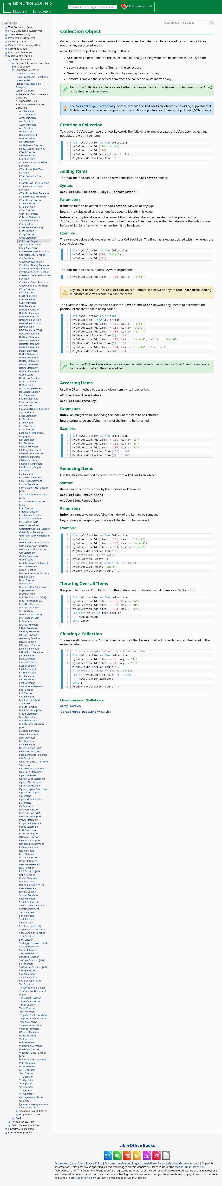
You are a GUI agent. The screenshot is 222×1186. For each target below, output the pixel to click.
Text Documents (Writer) (22, 27)
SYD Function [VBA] (30, 980)
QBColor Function (29, 837)
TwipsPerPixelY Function (32, 1018)
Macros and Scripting (20, 55)
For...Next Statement (30, 477)
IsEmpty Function (29, 631)
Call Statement (27, 141)
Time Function (27, 1004)
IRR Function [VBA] (29, 617)
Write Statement (28, 1066)
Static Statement (28, 950)
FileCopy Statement (30, 450)
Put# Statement (28, 830)
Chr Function (26, 224)
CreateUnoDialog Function (34, 265)
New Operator (27, 737)
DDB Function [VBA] (30, 330)
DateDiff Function (29, 313)
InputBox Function (29, 604)
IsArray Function (28, 624)
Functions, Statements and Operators (32, 95)
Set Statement (27, 912)
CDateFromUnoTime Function (30, 177)
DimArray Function (29, 378)
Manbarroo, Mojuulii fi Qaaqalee (28, 85)
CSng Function (27, 289)
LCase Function (27, 665)
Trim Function (27, 1011)
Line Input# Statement (31, 686)
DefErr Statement (28, 350)
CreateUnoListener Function (34, 268)
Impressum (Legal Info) (69, 1163)
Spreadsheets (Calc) (19, 34)
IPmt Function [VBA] (30, 614)
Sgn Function (26, 915)
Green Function (27, 569)
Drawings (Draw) (17, 41)
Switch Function (28, 977)
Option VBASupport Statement (30, 794)
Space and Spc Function (32, 929)
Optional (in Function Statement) (31, 801)
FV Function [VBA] (29, 521)
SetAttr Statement (29, 908)
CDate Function (27, 203)
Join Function (26, 655)
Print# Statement (28, 819)
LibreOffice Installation (21, 1128)
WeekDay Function (29, 1049)
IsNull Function (27, 641)
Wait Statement (27, 1042)
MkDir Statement (28, 713)
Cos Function (26, 258)
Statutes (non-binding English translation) (130, 1163)
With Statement (27, 1063)
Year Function (26, 1073)
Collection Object (28, 241)
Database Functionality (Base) (24, 45)
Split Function (26, 936)
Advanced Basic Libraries (33, 1110)
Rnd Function (26, 881)
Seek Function (27, 898)
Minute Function (28, 706)
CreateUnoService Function (34, 271)
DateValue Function (30, 323)
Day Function (26, 326)
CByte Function (27, 155)
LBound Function (28, 662)
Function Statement (30, 518)
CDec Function (27, 210)
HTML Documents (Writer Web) (25, 30)
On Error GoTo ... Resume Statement (33, 763)
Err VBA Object (27, 426)
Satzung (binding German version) (178, 1163)
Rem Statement (27, 854)
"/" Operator (26, 1086)
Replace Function (28, 857)
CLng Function (27, 234)
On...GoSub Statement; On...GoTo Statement (32, 770)
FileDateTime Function (31, 453)
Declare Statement (29, 333)
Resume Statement (29, 864)
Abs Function (26, 111)
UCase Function (28, 1035)
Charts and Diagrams (20, 52)
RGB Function (26, 867)
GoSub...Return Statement (33, 563)
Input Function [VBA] (31, 600)
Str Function (26, 963)
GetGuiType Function (31, 532)
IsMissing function (29, 638)
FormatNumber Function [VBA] (33, 496)
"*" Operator (26, 1080)
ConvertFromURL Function (34, 251)
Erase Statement (28, 415)
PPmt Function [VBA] (31, 816)
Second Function (28, 895)
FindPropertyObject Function (30, 468)
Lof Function (26, 693)
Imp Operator (27, 590)
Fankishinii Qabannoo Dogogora (31, 434)
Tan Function (26, 984)
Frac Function (26, 508)
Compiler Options (25, 73)
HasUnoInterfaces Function (34, 573)
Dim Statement (27, 381)
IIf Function (25, 583)
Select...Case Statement (32, 148)
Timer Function (27, 1008)
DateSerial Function (30, 319)
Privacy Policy (94, 1163)
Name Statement (28, 734)
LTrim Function (27, 672)
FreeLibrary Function (30, 515)
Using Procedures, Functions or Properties (32, 78)
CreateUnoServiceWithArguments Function (34, 277)
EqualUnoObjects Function (34, 408)
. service (86, 712)
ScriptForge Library (29, 1114)
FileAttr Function (28, 446)
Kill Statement (27, 658)
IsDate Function (28, 628)
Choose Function (28, 220)
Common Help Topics (20, 1132)
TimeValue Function (30, 1001)
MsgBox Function (29, 730)
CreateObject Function (31, 261)
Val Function (26, 1039)
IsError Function (28, 634)
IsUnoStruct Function (31, 652)
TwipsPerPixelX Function (33, 1015)
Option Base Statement (32, 778)
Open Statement (28, 775)
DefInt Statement (28, 354)
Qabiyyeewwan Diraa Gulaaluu (31, 1098)
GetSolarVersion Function (33, 545)
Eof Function (26, 405)
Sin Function (26, 922)
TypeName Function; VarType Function (30, 1027)
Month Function (28, 720)
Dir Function (26, 384)
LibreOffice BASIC (22, 59)
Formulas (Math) (17, 48)
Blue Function (27, 138)
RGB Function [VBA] (30, 871)
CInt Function (26, 230)
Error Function (27, 429)
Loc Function (26, 689)
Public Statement (28, 826)
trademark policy (85, 1177)
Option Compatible (29, 244)
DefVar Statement (29, 371)
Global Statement (29, 556)
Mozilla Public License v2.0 (190, 1167)
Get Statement (27, 552)
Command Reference (27, 69)
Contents (9, 23)
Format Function (28, 484)
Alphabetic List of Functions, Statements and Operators (30, 104)
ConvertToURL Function (32, 254)
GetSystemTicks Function (33, 549)
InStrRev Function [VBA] (32, 597)
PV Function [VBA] (29, 833)
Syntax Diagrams (25, 90)
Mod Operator (27, 717)
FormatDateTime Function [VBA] (33, 489)
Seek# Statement (28, 902)
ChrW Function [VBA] (31, 227)
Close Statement (28, 237)
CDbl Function (27, 206)
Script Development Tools (26, 1125)
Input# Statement (29, 607)
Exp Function (26, 443)
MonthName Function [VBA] (31, 725)
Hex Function (26, 576)
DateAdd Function (29, 309)
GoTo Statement (28, 566)
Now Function (27, 744)
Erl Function (26, 419)
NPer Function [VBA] (30, 747)
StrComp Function (29, 956)
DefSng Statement (29, 364)
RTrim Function (27, 891)
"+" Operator (26, 1083)
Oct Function (26, 758)
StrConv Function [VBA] (32, 960)
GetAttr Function (28, 525)
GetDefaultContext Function (34, 528)
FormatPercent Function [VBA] (32, 503)
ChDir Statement (28, 213)
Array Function (27, 117)
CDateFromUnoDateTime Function (33, 164)
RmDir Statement (28, 878)
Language (40, 11)
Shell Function (27, 919)
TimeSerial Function (30, 997)
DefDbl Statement (29, 347)
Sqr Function (26, 939)
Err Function (26, 422)
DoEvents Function (29, 391)
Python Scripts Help (23, 1121)
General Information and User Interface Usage (30, 64)
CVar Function (27, 299)
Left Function (26, 676)
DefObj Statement (29, 361)
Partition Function (29, 809)
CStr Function (26, 292)
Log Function (26, 696)
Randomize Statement (31, 843)
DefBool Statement (29, 337)
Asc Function (26, 121)
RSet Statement (27, 888)
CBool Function (27, 152)
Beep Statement (28, 134)
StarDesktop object (29, 946)
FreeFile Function (28, 511)
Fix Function (26, 474)
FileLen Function (28, 460)
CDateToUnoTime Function (34, 182)
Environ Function (28, 402)
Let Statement (27, 682)
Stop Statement (27, 953)
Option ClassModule (30, 782)
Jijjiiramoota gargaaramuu (34, 1104)
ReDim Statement (29, 847)
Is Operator (25, 621)
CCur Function (27, 158)
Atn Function (26, 128)
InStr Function (27, 593)
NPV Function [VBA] (30, 751)
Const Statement (28, 247)
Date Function (27, 306)
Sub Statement (27, 973)
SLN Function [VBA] (30, 926)
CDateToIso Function (30, 200)
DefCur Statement (29, 340)
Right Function (27, 874)
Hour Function (27, 580)
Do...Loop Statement (30, 388)
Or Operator (26, 806)
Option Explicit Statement (33, 789)
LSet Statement (27, 669)
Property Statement (30, 823)
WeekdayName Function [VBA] (32, 1054)
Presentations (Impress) (21, 37)
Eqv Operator (26, 412)
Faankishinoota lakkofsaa (33, 754)
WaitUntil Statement (30, 1045)
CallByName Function (31, 145)
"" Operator (25, 1090)
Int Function (26, 610)
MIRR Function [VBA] (31, 710)
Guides (19, 1118)
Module (18, 11)
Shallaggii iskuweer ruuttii (33, 943)
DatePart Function (29, 316)
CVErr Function (27, 302)
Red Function (26, 850)
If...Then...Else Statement (32, 587)
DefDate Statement (29, 343)
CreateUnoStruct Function (33, 282)
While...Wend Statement (32, 1059)
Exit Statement (27, 439)
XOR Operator (27, 1069)
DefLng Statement (29, 357)
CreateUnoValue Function (33, 285)
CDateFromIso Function (32, 196)
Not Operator (26, 741)
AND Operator (27, 114)
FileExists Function (29, 456)
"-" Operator (26, 1076)
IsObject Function (29, 648)
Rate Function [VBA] (30, 840)
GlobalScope (26, 131)
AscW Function (27, 124)
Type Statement (28, 1021)
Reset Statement (28, 860)
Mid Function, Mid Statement (29, 701)
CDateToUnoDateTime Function (31, 170)
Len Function (26, 679)
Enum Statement (28, 398)
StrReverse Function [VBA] (33, 967)
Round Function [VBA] (31, 884)
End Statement (27, 395)
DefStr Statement (28, 367)
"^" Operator (26, 1093)
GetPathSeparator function (34, 542)
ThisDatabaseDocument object (32, 992)
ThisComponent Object (32, 987)
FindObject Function (30, 463)
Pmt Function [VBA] (30, 813)
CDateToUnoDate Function (34, 193)
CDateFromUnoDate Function (30, 188)
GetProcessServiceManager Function (34, 537)
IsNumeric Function (30, 645)
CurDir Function (28, 295)
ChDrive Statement (29, 217)
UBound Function (29, 1032)
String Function (27, 970)
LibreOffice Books (137, 1145)
